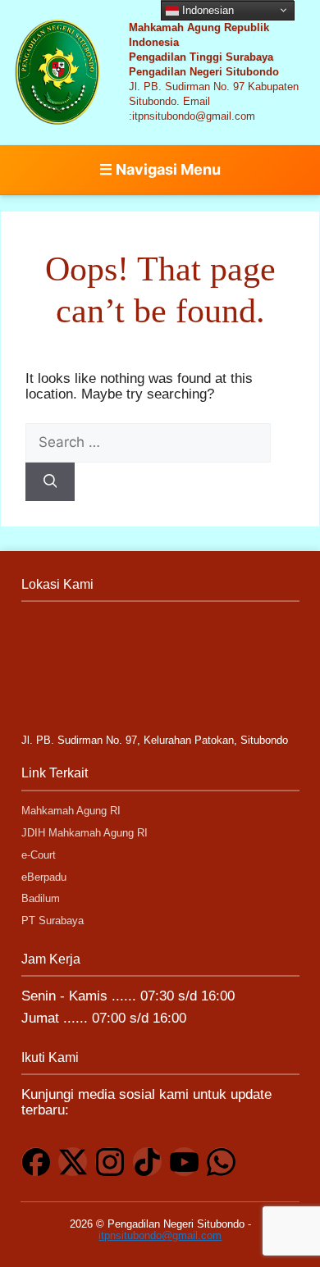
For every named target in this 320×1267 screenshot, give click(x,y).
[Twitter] (72, 1161)
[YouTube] (184, 1161)
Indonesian (206, 9)
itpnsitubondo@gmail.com (160, 1235)
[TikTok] (147, 1161)
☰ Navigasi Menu (160, 169)
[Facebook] (35, 1161)
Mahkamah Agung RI (71, 811)
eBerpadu (43, 877)
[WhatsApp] (221, 1161)
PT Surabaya (52, 920)
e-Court (38, 855)
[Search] (50, 482)
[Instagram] (109, 1161)
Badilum (40, 898)
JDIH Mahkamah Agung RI (84, 833)
